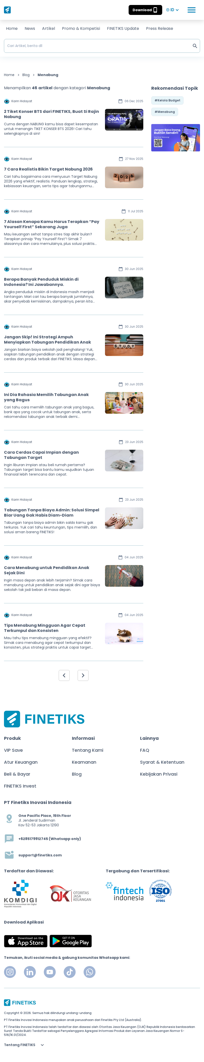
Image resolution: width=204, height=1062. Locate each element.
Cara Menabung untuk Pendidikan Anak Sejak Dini (46, 570)
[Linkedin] (30, 972)
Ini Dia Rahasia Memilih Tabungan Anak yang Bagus (46, 397)
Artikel (48, 28)
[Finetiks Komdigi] (20, 894)
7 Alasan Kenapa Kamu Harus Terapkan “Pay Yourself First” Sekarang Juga (51, 224)
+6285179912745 (33, 838)
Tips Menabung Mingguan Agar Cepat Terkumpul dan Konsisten (44, 628)
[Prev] (64, 675)
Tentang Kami (87, 750)
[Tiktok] (70, 972)
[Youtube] (50, 972)
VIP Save (13, 750)
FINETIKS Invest (20, 786)
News (30, 28)
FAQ (144, 750)
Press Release (159, 28)
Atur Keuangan (21, 762)
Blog (26, 75)
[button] (145, 10)
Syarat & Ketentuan (162, 762)
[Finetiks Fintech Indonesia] (124, 891)
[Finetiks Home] (7, 9)
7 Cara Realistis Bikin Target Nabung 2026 (48, 169)
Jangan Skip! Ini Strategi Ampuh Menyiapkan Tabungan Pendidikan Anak (47, 339)
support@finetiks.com (40, 855)
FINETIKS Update (123, 28)
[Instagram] (10, 972)
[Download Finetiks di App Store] (26, 941)
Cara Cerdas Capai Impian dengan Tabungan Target (41, 455)
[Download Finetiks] (175, 137)
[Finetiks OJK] (70, 893)
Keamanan (84, 762)
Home (12, 28)
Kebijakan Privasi (158, 774)
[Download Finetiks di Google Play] (71, 941)
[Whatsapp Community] (90, 972)
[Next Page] (83, 675)
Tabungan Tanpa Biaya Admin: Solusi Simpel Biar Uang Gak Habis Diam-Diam (51, 512)
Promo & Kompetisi (81, 28)
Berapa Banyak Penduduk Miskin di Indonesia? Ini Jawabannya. (41, 282)
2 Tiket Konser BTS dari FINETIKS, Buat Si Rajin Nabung (51, 114)
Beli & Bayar (17, 774)
